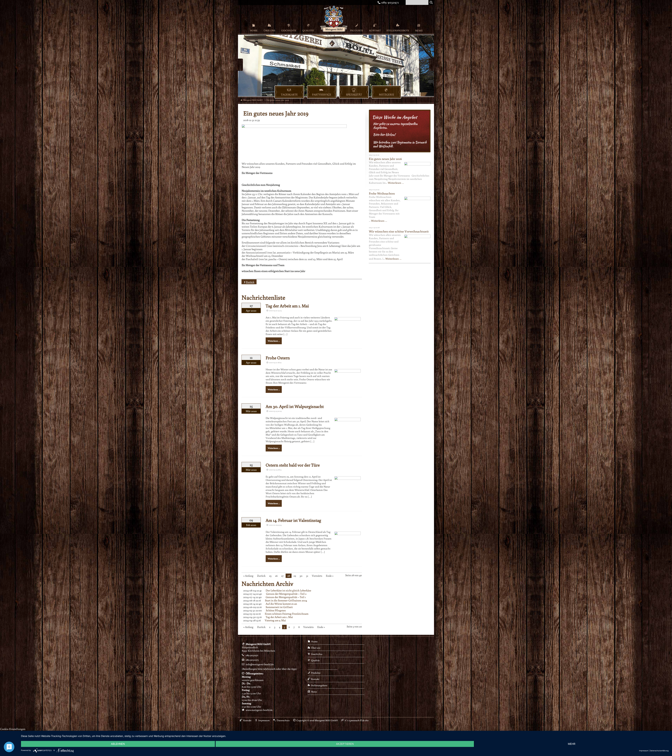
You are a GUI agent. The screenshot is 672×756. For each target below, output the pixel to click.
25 (270, 575)
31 (307, 575)
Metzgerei (386, 94)
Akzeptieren (345, 744)
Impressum (264, 720)
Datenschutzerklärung (659, 751)
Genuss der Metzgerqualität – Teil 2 (286, 593)
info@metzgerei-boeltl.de (260, 664)
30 (301, 575)
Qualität (308, 30)
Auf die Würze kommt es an (281, 603)
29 (294, 575)
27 (282, 575)
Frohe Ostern (278, 358)
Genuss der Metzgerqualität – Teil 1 (286, 597)
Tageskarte (289, 94)
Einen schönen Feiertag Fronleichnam (286, 613)
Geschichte (288, 30)
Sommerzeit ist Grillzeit (279, 607)
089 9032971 (389, 2)
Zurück (250, 282)
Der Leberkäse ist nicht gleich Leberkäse (288, 590)
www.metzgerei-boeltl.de (259, 710)
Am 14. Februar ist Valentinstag (293, 520)
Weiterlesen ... (274, 341)
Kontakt (375, 30)
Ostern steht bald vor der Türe (293, 465)
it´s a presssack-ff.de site (357, 720)
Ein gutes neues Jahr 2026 (385, 159)
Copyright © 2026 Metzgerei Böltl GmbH (317, 720)
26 (276, 575)
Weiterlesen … (396, 182)
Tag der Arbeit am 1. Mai (287, 306)
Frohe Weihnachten (382, 193)
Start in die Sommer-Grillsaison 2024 (286, 600)
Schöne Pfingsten (276, 610)
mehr (571, 744)
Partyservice (321, 94)
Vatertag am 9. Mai (275, 620)
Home (253, 30)
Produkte (356, 30)
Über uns (269, 30)
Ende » (329, 575)
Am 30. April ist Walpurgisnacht (295, 406)
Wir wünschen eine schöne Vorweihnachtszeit (399, 231)
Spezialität (354, 94)
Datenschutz (283, 720)
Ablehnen (118, 744)
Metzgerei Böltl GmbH (253, 100)
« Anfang (248, 575)
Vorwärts (317, 575)
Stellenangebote (398, 30)
